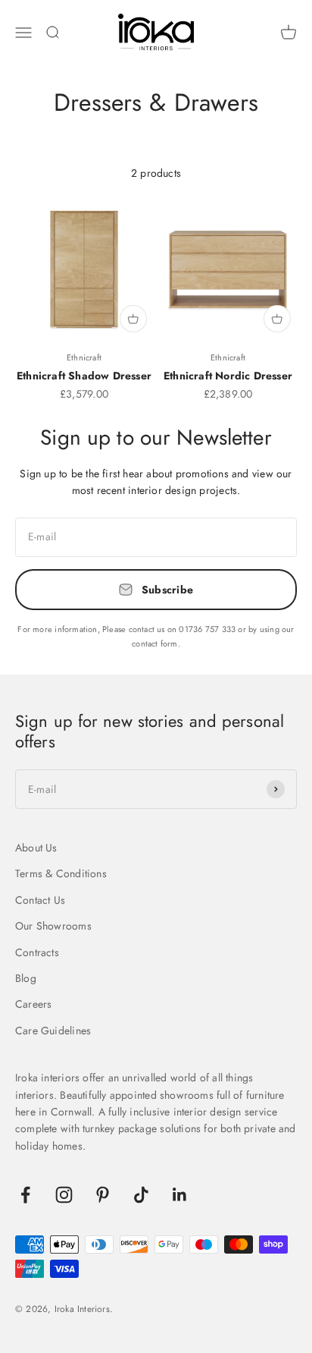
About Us (36, 847)
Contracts (37, 952)
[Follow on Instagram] (64, 1195)
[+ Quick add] (133, 318)
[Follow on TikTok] (141, 1195)
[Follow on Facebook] (25, 1195)
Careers (33, 1004)
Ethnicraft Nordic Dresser (228, 375)
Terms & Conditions (61, 873)
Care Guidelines (53, 1030)
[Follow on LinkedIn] (180, 1195)
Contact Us (40, 900)
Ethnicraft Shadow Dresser (84, 375)
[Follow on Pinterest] (102, 1195)
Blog (25, 978)
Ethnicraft (84, 357)
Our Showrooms (53, 925)
